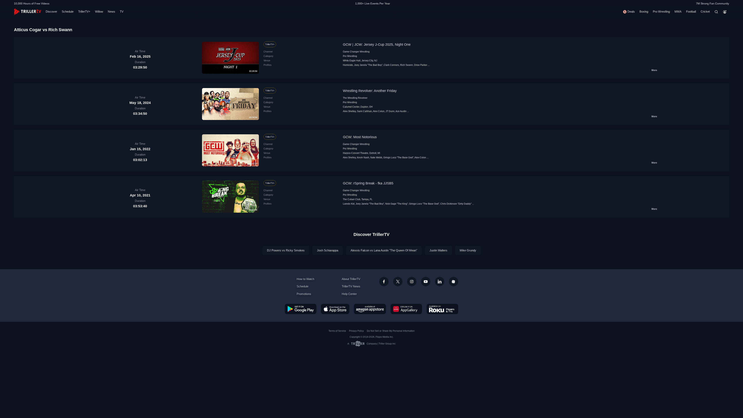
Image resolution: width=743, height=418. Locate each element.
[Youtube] (425, 281)
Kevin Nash (363, 157)
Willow (99, 11)
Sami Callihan (364, 111)
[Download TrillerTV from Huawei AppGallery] (406, 309)
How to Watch (305, 279)
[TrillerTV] (27, 11)
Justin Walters (438, 250)
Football (691, 11)
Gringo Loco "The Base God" (398, 157)
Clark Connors (391, 65)
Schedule (68, 11)
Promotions (304, 294)
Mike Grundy (468, 250)
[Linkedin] (439, 281)
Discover (51, 11)
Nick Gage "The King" (396, 203)
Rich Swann (406, 65)
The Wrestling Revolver (355, 98)
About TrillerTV (351, 279)
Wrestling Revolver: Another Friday (370, 91)
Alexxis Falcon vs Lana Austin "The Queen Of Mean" (384, 250)
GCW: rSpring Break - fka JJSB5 (368, 183)
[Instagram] (411, 281)
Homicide (348, 65)
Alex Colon (378, 111)
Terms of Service (337, 331)
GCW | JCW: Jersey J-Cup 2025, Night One (377, 44)
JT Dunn (390, 111)
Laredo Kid (348, 203)
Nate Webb (376, 157)
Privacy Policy (356, 331)
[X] (397, 281)
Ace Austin (401, 111)
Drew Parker (420, 65)
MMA (678, 11)
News (111, 11)
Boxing (643, 11)
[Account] (725, 12)
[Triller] (453, 281)
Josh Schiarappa (327, 250)
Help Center (349, 294)
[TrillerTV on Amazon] (370, 309)
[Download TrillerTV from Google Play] (300, 309)
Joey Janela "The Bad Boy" (368, 65)
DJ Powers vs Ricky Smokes (286, 250)
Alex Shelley (349, 111)
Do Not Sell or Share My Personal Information (391, 331)
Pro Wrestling (661, 11)
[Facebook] (384, 281)
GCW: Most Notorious (360, 137)
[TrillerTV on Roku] (442, 309)
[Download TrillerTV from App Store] (335, 309)
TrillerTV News (351, 286)
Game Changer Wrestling (356, 51)
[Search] (716, 12)
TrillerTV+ (84, 11)
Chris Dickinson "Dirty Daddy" (456, 203)
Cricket (705, 11)
